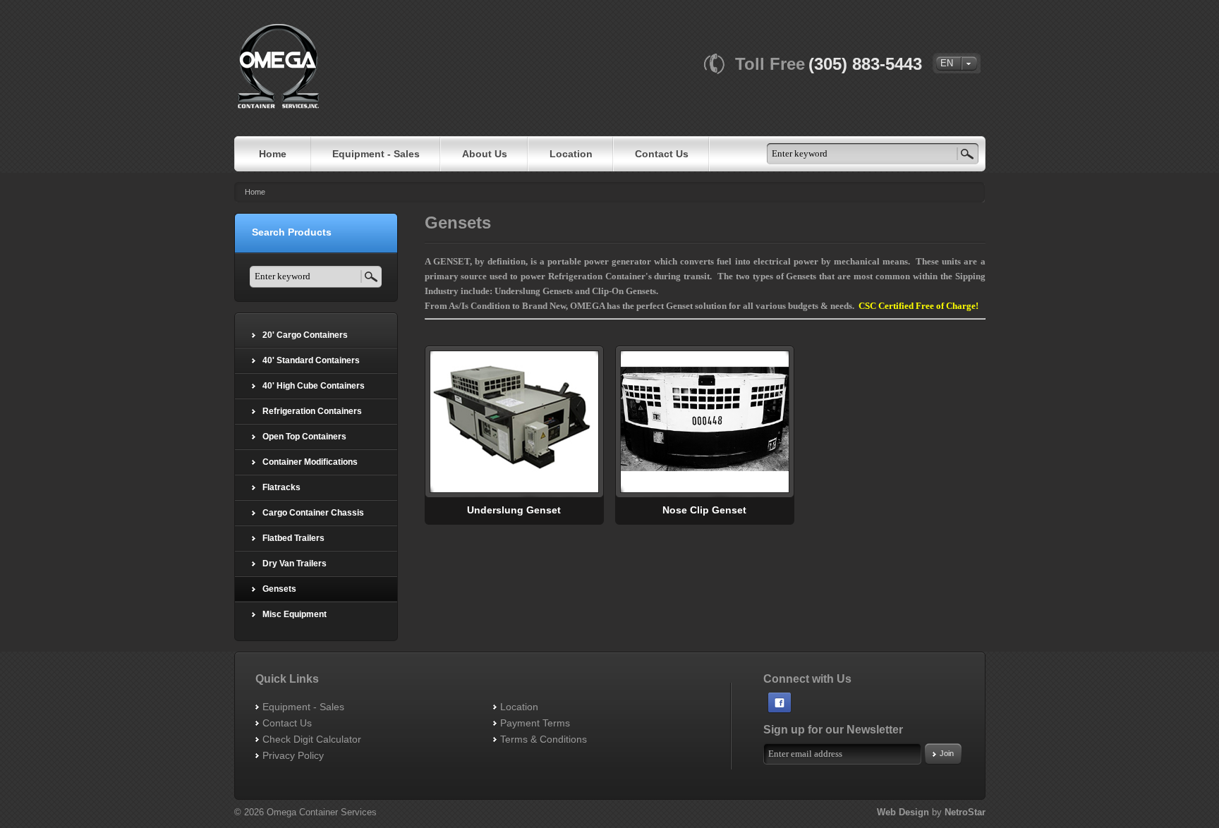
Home (255, 192)
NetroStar (965, 812)
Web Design (903, 812)
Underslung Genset (514, 510)
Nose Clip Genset (704, 510)
